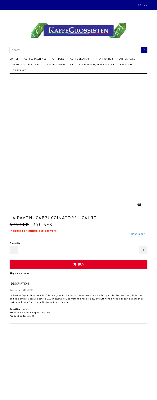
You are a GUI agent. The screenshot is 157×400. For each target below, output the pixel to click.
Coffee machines (35, 58)
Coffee (14, 58)
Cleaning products (58, 64)
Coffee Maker (128, 58)
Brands (125, 64)
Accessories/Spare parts (95, 64)
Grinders (58, 58)
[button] (139, 204)
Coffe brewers (80, 58)
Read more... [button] (139, 234)
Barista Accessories (26, 64)
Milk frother (104, 58)
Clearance (19, 70)
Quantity (15, 243)
